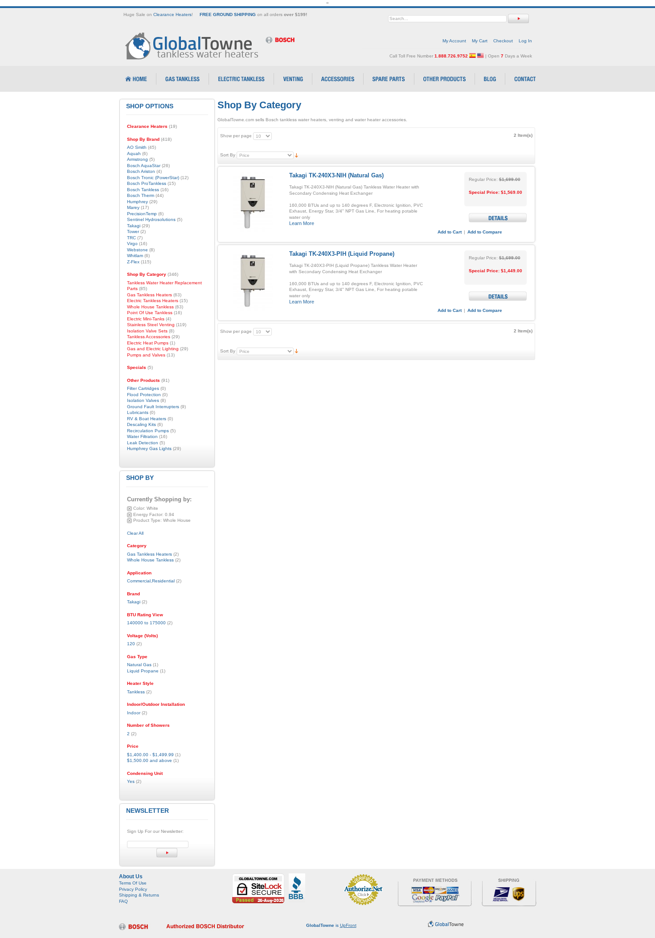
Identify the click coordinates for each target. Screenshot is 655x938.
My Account (454, 40)
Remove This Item (129, 508)
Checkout (503, 40)
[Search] (518, 18)
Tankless (136, 691)
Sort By (227, 154)
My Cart (479, 40)
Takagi (133, 601)
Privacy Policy (133, 889)
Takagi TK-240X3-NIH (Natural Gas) (336, 175)
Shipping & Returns (139, 895)
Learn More (301, 223)
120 (131, 643)
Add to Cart (450, 231)
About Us (131, 876)
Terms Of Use (133, 883)
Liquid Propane (143, 670)
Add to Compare (484, 231)
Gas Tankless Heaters (149, 554)
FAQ (123, 901)
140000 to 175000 (146, 622)
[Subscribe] (166, 852)
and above (149, 760)
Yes (131, 781)
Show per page (236, 135)
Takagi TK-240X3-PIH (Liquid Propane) (341, 253)
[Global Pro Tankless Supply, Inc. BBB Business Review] (297, 876)
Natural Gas (139, 664)
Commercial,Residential (151, 580)
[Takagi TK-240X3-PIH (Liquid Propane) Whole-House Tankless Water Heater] (252, 280)
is (331, 925)
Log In (525, 40)
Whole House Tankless (150, 559)
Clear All (135, 533)
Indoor (133, 712)
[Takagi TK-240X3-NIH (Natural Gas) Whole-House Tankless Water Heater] (252, 202)
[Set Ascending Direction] (296, 154)
